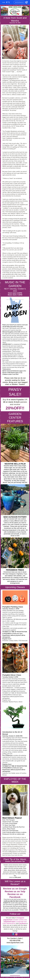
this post (18, 877)
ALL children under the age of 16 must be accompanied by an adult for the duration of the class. (14, 624)
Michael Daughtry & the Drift (11, 332)
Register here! (6, 639)
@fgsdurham (7, 920)
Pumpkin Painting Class (12, 607)
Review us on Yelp (15, 891)
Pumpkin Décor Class (11, 675)
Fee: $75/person (7, 755)
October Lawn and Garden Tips (15, 861)
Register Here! (7, 764)
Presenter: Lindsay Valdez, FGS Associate (14, 640)
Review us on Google (15, 888)
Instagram (20, 918)
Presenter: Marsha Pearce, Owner (12, 701)
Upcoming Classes (15, 587)
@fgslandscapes (9, 921)
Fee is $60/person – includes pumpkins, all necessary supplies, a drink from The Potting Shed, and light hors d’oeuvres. (14, 689)
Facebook (22, 923)
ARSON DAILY (7, 344)
